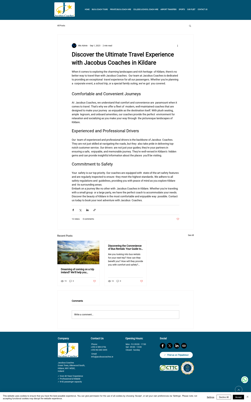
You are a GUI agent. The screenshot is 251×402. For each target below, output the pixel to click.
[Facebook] (162, 346)
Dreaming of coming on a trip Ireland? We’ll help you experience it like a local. (77, 271)
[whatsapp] (244, 379)
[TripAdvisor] (184, 346)
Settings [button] (210, 397)
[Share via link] (94, 210)
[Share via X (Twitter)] (80, 210)
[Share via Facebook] (73, 210)
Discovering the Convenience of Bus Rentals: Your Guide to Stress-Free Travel (125, 247)
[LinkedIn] (177, 346)
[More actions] (177, 45)
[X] (170, 346)
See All (191, 235)
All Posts (61, 25)
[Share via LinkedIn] (87, 210)
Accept (238, 397)
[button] (190, 26)
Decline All (224, 397)
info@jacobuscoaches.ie (102, 357)
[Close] (247, 397)
